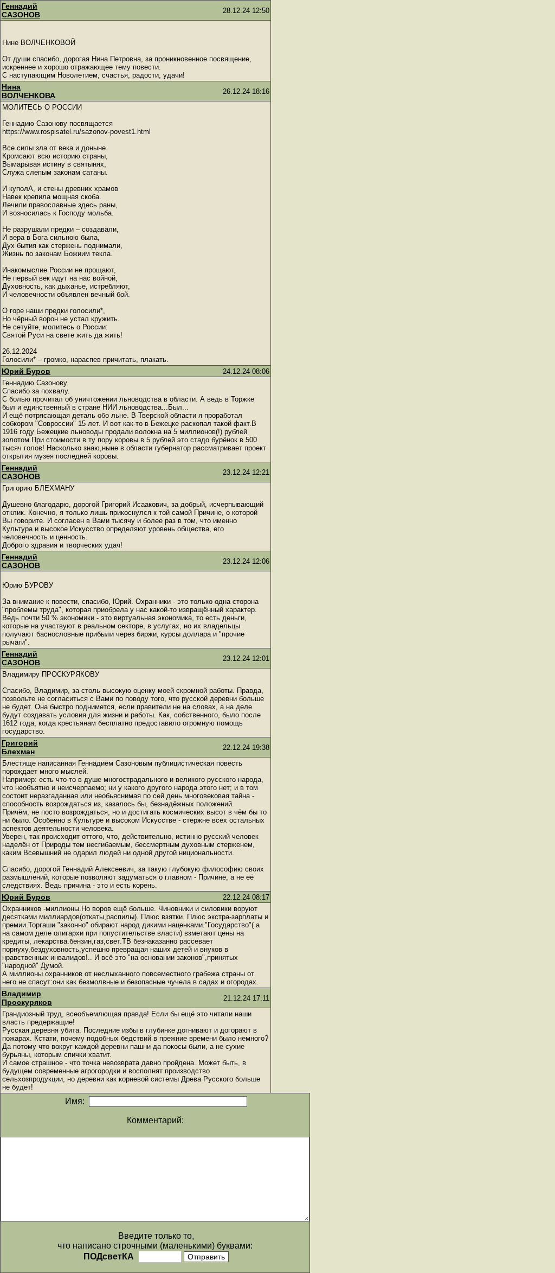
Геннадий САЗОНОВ (21, 10)
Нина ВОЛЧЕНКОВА (28, 91)
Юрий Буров (26, 371)
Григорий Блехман (20, 747)
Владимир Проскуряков (27, 998)
